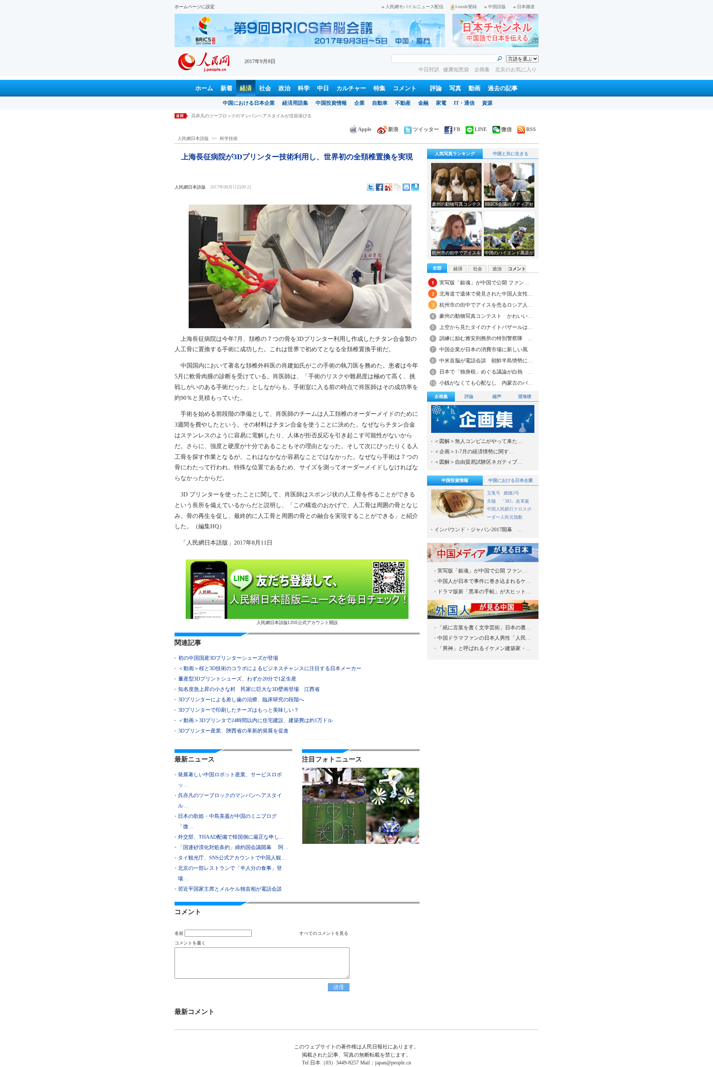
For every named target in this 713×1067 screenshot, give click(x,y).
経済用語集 (295, 103)
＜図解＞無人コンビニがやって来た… (478, 441)
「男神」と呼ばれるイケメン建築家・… (484, 648)
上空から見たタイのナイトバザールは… (486, 327)
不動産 (403, 103)
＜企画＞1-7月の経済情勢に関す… (474, 451)
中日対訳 (429, 69)
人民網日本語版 (193, 138)
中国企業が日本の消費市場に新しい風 (483, 349)
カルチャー (351, 88)
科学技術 (229, 138)
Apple (364, 129)
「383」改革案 (514, 501)
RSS (531, 129)
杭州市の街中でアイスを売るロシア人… (486, 305)
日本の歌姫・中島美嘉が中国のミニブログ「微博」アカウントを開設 (260, 115)
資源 (487, 103)
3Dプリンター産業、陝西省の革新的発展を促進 (233, 731)
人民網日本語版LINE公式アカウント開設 (297, 622)
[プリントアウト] (406, 187)
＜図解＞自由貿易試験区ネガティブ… (478, 462)
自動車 (380, 103)
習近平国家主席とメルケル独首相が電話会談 (230, 889)
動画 (475, 88)
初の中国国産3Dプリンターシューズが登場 (228, 658)
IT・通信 (464, 103)
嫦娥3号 (511, 493)
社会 (265, 88)
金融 (423, 103)
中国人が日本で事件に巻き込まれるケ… (484, 581)
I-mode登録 (466, 6)
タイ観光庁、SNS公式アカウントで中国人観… (232, 858)
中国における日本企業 (249, 103)
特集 (379, 88)
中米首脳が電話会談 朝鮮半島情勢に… (486, 360)
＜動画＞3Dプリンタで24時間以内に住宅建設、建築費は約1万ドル (255, 720)
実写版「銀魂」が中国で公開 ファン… (484, 282)
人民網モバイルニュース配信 (414, 6)
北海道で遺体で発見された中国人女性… (486, 294)
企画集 (482, 69)
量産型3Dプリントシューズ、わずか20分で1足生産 (237, 679)
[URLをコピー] (397, 187)
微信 (506, 129)
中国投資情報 (331, 103)
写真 (455, 88)
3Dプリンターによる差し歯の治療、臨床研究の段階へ (241, 699)
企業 (359, 103)
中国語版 (497, 6)
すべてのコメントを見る (323, 933)
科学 (304, 88)
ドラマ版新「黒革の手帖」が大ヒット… (484, 591)
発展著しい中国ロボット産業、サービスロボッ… (230, 780)
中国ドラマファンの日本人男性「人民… (484, 638)
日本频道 (526, 6)
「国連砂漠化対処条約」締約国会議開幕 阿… (233, 847)
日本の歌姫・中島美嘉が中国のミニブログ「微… (227, 821)
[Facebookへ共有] (379, 187)
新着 (226, 88)
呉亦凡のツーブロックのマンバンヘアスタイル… (230, 801)
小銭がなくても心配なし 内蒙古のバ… (486, 383)
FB (456, 129)
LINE (481, 129)
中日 (323, 88)
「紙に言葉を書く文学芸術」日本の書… (484, 627)
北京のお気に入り (516, 69)
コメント (405, 88)
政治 (284, 88)
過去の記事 (503, 88)
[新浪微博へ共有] (388, 187)
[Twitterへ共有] (370, 187)
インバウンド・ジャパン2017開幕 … (478, 529)
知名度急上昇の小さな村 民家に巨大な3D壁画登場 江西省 (249, 689)
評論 (436, 88)
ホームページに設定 (195, 6)
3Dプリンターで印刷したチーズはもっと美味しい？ (238, 710)
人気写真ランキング (455, 153)
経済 (246, 88)
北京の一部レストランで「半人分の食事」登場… (230, 873)
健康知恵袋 (457, 69)
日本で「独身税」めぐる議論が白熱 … (486, 372)
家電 (441, 103)
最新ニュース (195, 759)
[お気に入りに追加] (415, 187)
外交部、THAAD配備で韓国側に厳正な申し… (231, 837)
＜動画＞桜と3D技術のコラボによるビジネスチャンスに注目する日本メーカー (269, 668)
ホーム (204, 88)
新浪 (393, 129)
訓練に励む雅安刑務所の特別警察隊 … (486, 338)
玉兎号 (493, 493)
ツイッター (426, 129)
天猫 (492, 501)
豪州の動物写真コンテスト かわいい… (486, 316)
